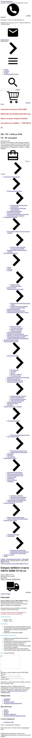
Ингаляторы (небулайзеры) (14, 472)
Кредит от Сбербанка (10, 714)
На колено (13, 371)
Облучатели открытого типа (15, 475)
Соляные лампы (11, 477)
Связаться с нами (9, 722)
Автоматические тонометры (18, 497)
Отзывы (6, 72)
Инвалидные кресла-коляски (15, 289)
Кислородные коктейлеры (14, 211)
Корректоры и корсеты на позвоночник (18, 377)
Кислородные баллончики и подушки (17, 214)
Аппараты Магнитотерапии (15, 501)
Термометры (10, 478)
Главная (6, 69)
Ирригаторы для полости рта (19, 450)
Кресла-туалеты (11, 287)
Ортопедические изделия (11, 341)
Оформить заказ (5, 692)
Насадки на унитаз (16, 326)
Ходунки (9, 270)
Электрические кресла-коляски (19, 306)
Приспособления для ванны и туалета (17, 312)
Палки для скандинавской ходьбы (20, 435)
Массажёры (10, 453)
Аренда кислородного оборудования (17, 519)
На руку (13, 373)
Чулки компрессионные (17, 397)
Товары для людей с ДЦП (18, 308)
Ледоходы (10, 455)
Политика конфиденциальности (13, 703)
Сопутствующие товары (17, 400)
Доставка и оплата (9, 702)
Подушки (10, 405)
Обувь (5, 556)
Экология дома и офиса (10, 520)
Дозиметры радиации (13, 534)
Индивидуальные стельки (11, 74)
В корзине (8, 579)
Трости (9, 267)
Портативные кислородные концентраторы (18, 209)
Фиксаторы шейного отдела (15, 380)
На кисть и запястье (16, 374)
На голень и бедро (16, 376)
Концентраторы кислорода (14, 191)
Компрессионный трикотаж (15, 382)
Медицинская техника (10, 458)
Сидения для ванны (16, 331)
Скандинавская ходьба (13, 421)
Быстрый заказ (16, 579)
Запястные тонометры (17, 495)
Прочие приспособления (14, 332)
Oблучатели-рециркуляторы (15, 474)
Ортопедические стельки (14, 402)
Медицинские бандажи (13, 379)
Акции (6, 710)
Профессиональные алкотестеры (20, 552)
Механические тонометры (18, 498)
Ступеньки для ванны (17, 328)
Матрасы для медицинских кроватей (17, 335)
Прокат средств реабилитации (15, 517)
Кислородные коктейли (10, 217)
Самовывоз (7, 699)
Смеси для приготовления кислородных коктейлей (18, 247)
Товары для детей (9, 555)
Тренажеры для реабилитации (15, 334)
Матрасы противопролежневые (16, 311)
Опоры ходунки (15, 284)
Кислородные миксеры (13, 212)
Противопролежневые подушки (16, 337)
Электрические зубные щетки (19, 452)
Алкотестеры (11, 536)
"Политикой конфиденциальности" (17, 690)
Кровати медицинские (13, 309)
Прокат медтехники (9, 503)
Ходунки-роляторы (16, 286)
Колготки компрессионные (18, 399)
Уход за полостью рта (13, 436)
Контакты (6, 700)
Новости (6, 711)
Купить (3, 579)
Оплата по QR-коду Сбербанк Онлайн (14, 715)
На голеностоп (15, 370)
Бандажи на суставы (13, 355)
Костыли (9, 269)
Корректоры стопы (12, 403)
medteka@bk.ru (5, 40)
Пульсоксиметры (12, 480)
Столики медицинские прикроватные (17, 338)
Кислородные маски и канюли (15, 215)
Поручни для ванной (16, 329)
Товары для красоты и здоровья (13, 406)
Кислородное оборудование (12, 177)
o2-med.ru (25, 727)
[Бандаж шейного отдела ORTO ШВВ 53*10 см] (14, 563)
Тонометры (10, 481)
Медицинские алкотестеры (18, 550)
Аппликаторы (11, 456)
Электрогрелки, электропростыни (16, 500)
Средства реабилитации (10, 253)
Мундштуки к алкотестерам (18, 553)
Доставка (6, 71)
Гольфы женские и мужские (18, 396)
